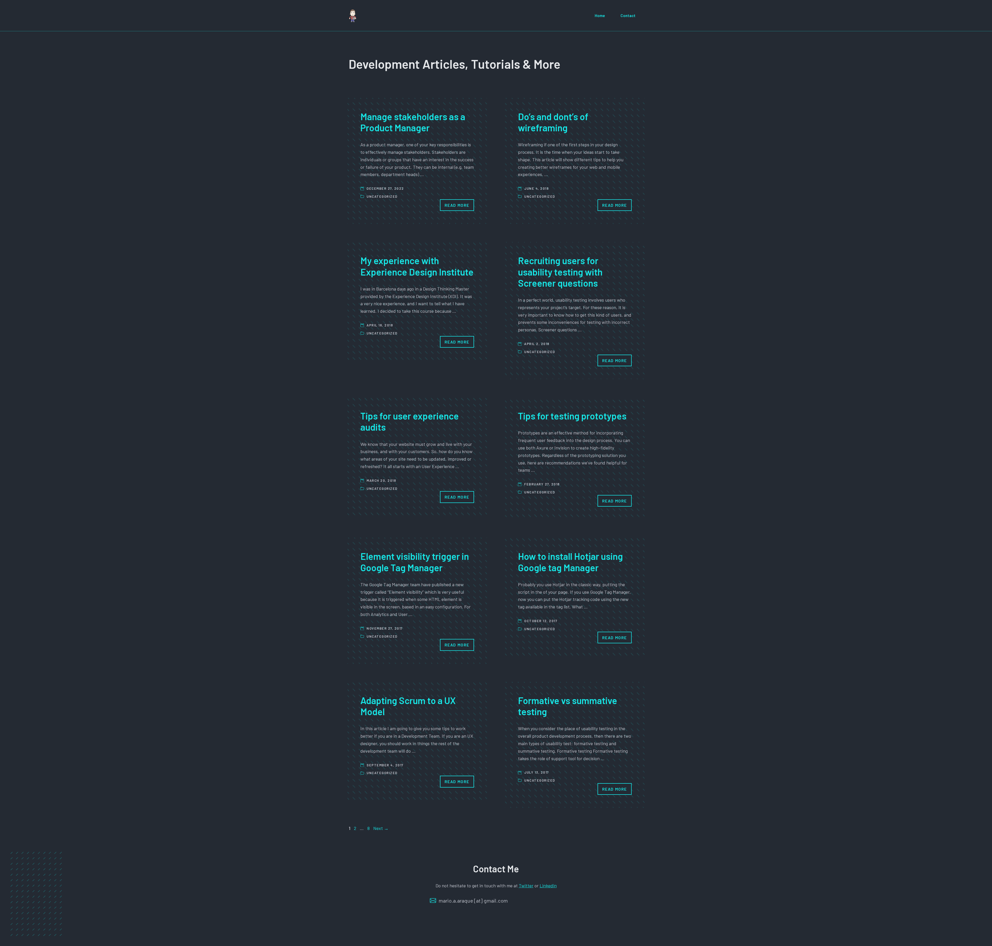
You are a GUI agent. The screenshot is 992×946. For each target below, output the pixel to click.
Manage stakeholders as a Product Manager (412, 122)
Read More (457, 205)
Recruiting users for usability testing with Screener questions (560, 271)
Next (381, 828)
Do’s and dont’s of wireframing (553, 122)
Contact (628, 15)
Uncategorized (382, 196)
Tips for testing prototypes (572, 415)
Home (600, 15)
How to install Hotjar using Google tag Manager (570, 562)
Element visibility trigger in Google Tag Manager (414, 562)
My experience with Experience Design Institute (417, 266)
